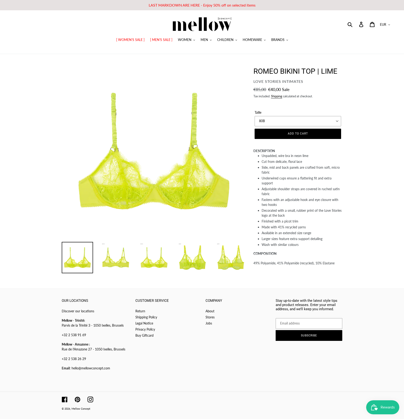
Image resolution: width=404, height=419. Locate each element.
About (210, 311)
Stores (210, 317)
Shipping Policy (146, 317)
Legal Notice (144, 323)
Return (140, 311)
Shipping (276, 96)
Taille (258, 112)
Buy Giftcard (144, 335)
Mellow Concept (81, 408)
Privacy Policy (145, 329)
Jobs (209, 323)
